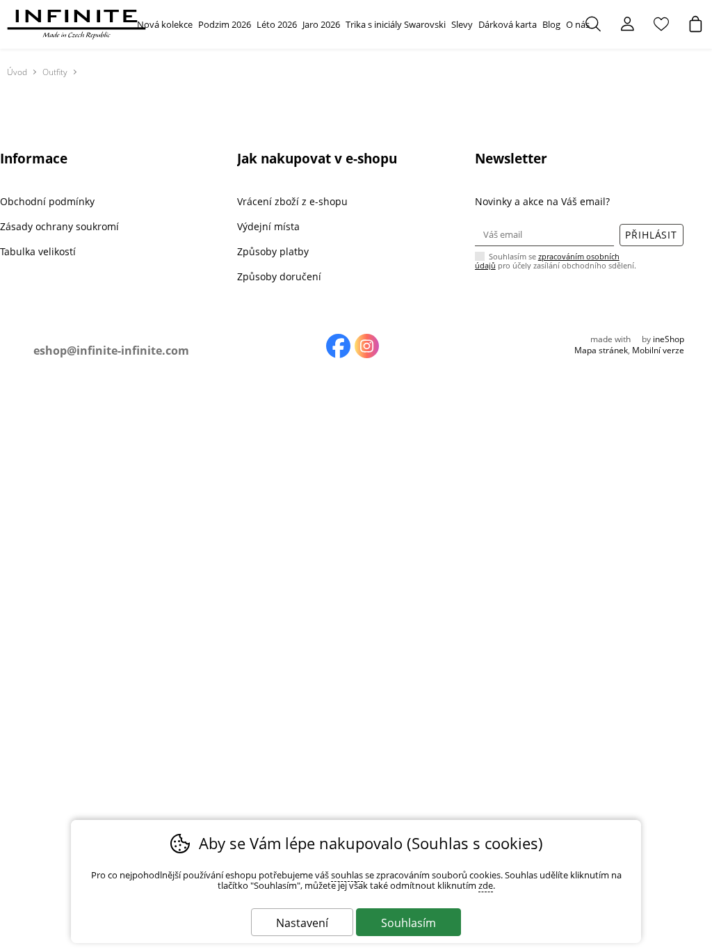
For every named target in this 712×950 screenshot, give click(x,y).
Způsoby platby (273, 251)
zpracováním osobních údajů (547, 261)
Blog (551, 24)
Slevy (462, 24)
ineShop (668, 339)
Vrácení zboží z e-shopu (292, 201)
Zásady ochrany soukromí (59, 226)
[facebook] (338, 346)
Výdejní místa (268, 226)
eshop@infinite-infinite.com (111, 350)
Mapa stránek (601, 350)
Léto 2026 (277, 24)
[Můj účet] (627, 23)
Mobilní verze (658, 350)
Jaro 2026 (321, 24)
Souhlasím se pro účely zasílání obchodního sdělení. (555, 261)
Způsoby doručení (279, 276)
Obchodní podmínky (47, 201)
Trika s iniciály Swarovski (396, 24)
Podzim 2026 (224, 24)
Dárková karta (507, 24)
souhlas (347, 875)
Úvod (17, 72)
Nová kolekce (165, 24)
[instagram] (367, 346)
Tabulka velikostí (38, 251)
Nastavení (302, 923)
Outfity (54, 72)
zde (485, 886)
